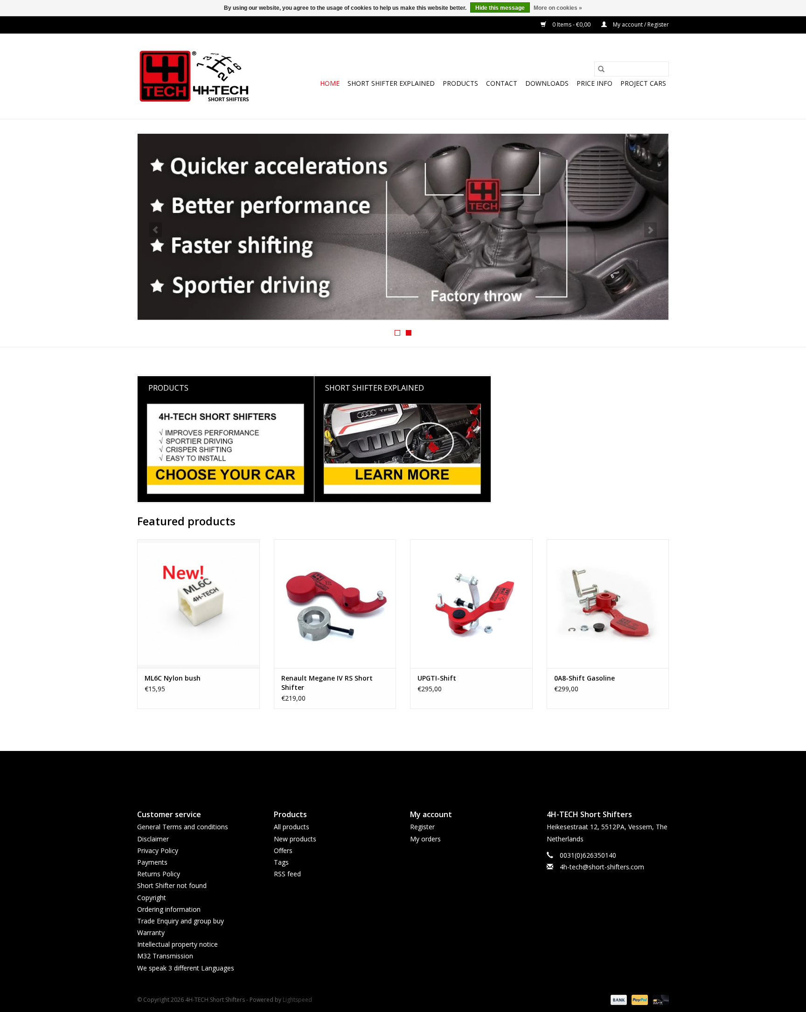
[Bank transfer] (617, 999)
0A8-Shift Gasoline (584, 678)
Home (330, 83)
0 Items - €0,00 (571, 24)
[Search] (601, 69)
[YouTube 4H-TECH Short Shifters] (403, 772)
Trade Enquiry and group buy (180, 920)
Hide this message (500, 8)
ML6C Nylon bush (173, 678)
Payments (152, 862)
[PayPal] (638, 999)
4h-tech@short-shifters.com (602, 866)
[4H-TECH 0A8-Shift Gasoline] (608, 603)
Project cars (643, 83)
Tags (281, 862)
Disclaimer (153, 838)
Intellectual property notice (177, 944)
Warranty (151, 932)
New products (295, 838)
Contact (501, 83)
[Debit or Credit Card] (659, 999)
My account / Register (640, 24)
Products (460, 83)
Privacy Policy (157, 850)
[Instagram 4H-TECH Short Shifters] (419, 772)
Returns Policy (158, 873)
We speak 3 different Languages (185, 968)
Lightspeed (297, 1000)
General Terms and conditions (182, 826)
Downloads (547, 83)
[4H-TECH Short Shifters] (194, 76)
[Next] (650, 229)
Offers (283, 850)
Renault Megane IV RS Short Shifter (327, 683)
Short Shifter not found (172, 885)
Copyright (151, 897)
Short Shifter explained (391, 83)
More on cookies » (558, 8)
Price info (594, 83)
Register (422, 826)
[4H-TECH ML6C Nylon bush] (198, 603)
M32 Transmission (165, 955)
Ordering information (169, 909)
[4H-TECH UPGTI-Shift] (471, 603)
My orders (425, 838)
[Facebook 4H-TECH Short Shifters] (386, 772)
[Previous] (155, 229)
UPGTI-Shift (436, 678)
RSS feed (287, 873)
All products (291, 826)
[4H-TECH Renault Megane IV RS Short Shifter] (335, 603)
